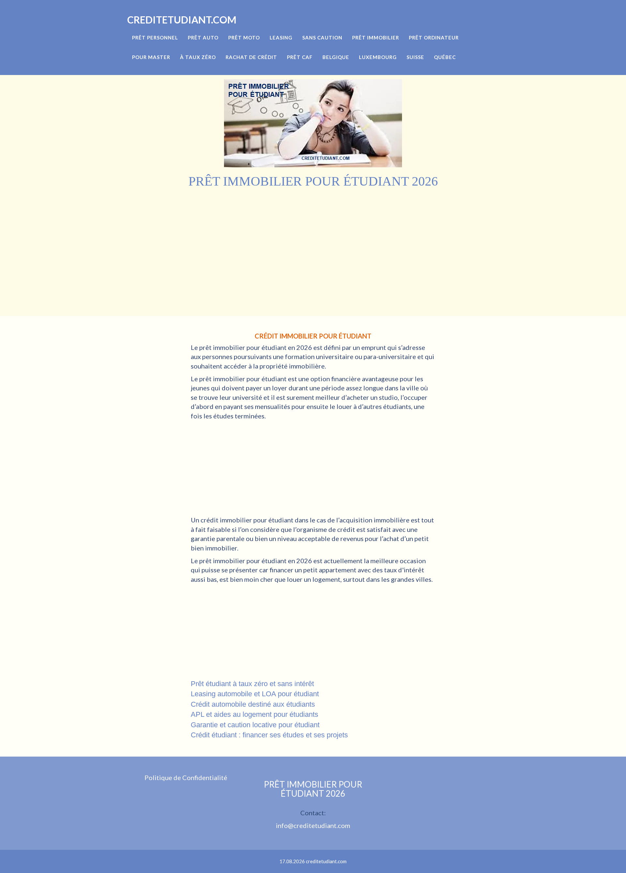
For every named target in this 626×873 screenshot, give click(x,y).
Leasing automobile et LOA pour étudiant (255, 694)
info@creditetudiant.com (313, 825)
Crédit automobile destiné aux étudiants (253, 704)
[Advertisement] (313, 237)
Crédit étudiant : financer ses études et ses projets (269, 735)
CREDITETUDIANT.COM (181, 19)
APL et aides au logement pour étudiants (254, 714)
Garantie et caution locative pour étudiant (255, 725)
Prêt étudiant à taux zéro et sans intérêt (252, 684)
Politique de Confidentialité (185, 777)
